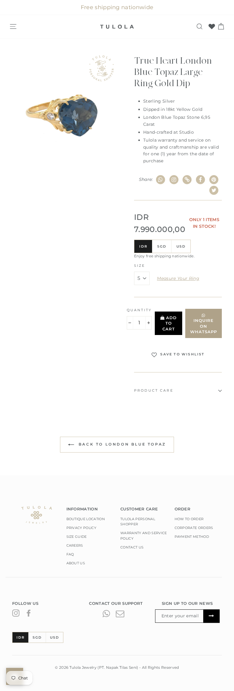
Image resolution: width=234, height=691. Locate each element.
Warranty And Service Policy (143, 536)
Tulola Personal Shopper (137, 522)
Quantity (139, 310)
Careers (74, 545)
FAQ (70, 554)
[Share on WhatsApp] (160, 180)
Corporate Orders (194, 528)
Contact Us (132, 547)
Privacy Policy (81, 528)
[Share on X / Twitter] (213, 190)
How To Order (189, 519)
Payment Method (192, 536)
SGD (161, 246)
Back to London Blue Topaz (121, 444)
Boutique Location (85, 519)
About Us (75, 563)
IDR (143, 246)
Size (139, 266)
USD (181, 246)
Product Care (153, 391)
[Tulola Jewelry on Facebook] (28, 613)
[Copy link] (187, 180)
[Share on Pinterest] (213, 180)
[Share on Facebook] (200, 180)
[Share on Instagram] (173, 180)
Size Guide (76, 536)
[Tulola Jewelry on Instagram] (16, 613)
